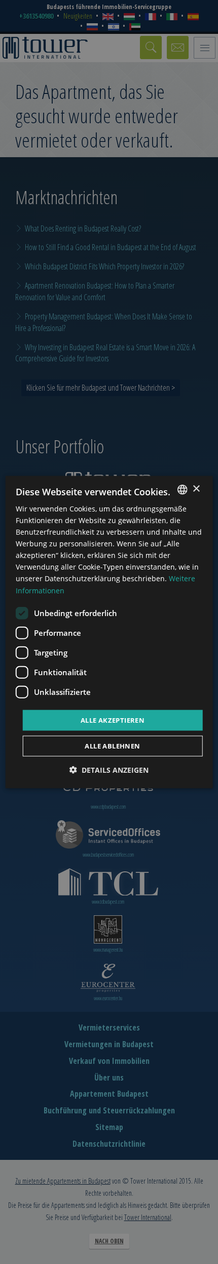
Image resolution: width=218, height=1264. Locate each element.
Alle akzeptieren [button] (112, 719)
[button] (109, 770)
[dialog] (109, 632)
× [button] (196, 489)
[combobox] (182, 489)
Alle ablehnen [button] (112, 746)
